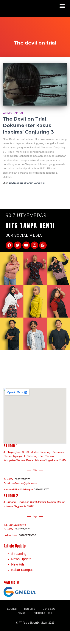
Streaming (19, 554)
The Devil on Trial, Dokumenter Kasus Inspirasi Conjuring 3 (28, 125)
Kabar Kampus (22, 570)
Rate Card (29, 608)
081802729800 (27, 535)
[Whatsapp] (43, 245)
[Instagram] (34, 245)
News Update (21, 559)
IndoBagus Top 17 (43, 612)
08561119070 (41, 489)
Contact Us (49, 608)
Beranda (11, 608)
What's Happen (13, 112)
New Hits (18, 564)
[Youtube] (26, 245)
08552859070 (22, 479)
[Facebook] (9, 245)
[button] (62, 6)
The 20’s (20, 612)
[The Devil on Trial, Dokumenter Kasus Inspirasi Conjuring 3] (35, 84)
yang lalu (34, 182)
